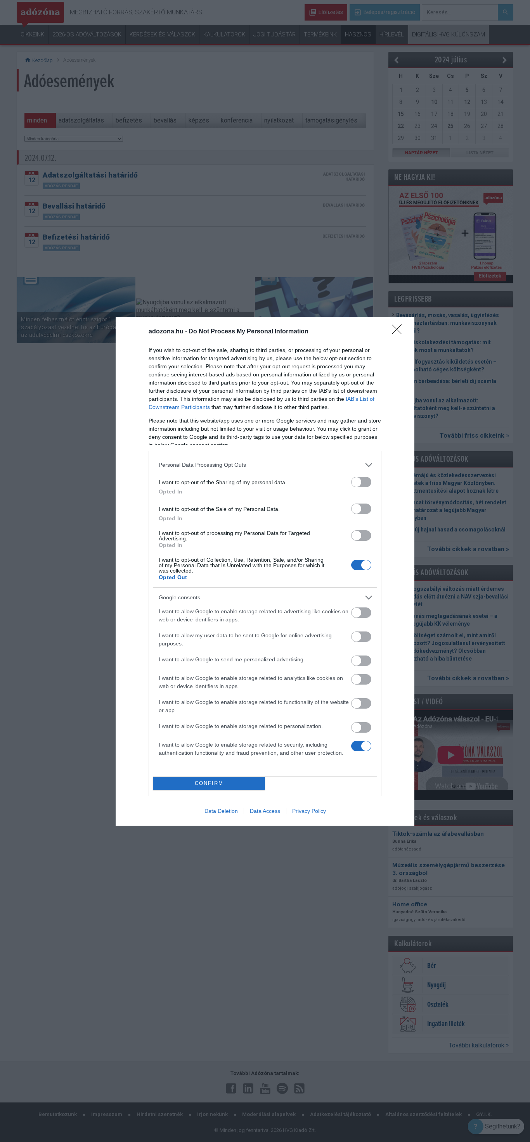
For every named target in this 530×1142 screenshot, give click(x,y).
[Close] (399, 331)
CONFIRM (209, 783)
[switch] (361, 482)
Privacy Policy (309, 811)
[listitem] (265, 465)
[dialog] (265, 571)
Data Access (265, 811)
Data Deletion (221, 811)
